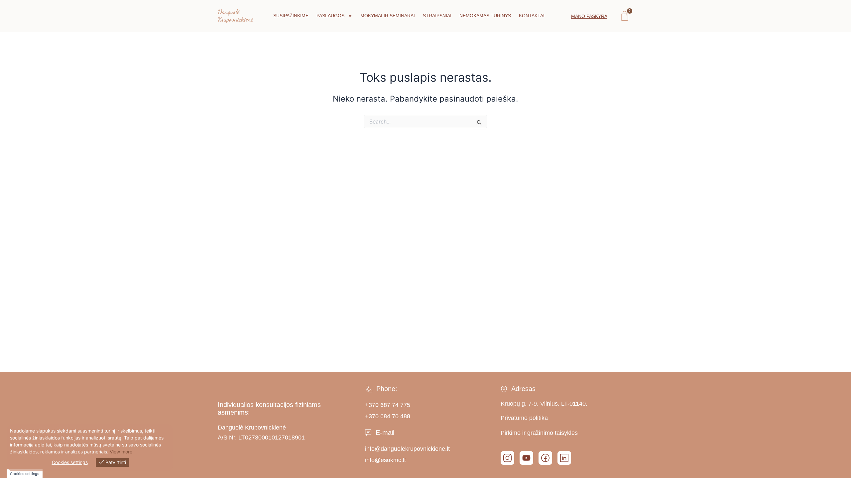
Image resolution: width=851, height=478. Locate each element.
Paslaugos (330, 15)
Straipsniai (437, 15)
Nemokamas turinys (485, 15)
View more (121, 451)
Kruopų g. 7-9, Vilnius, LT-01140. (544, 403)
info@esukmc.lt (385, 460)
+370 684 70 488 (387, 416)
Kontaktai (532, 15)
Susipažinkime (290, 15)
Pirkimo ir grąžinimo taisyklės (539, 433)
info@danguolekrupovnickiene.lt (407, 448)
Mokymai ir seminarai (387, 15)
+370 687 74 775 (387, 405)
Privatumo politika (524, 418)
